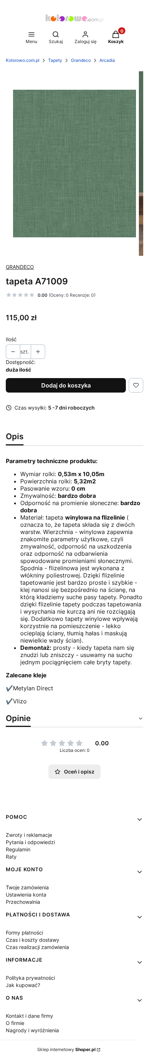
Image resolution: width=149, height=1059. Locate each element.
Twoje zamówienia (27, 887)
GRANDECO (20, 267)
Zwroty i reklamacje (29, 835)
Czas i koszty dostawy (32, 940)
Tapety (55, 60)
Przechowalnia (23, 902)
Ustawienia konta (26, 894)
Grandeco (81, 60)
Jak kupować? (23, 985)
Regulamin (18, 849)
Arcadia (107, 60)
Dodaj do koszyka (66, 385)
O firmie (15, 1023)
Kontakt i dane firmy (29, 1016)
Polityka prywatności (30, 978)
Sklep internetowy (66, 1049)
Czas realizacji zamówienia (37, 947)
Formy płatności (24, 932)
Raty (11, 856)
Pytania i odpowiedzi (30, 842)
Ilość (11, 339)
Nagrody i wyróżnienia (32, 1030)
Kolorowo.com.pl (22, 60)
